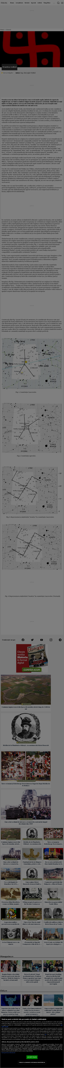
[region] (32, 1042)
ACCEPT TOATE (32, 1057)
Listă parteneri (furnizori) (8, 1052)
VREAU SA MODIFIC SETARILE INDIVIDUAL (32, 1062)
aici (45, 1034)
